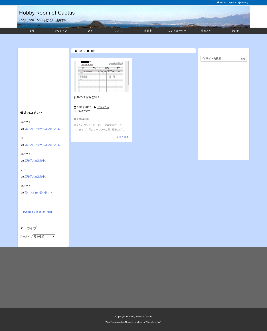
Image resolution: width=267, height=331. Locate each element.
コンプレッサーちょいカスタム (42, 128)
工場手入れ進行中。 (36, 160)
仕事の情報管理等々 (87, 97)
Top (80, 50)
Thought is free (153, 322)
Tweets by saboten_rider (37, 211)
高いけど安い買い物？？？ (40, 192)
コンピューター (82, 110)
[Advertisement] (133, 39)
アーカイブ (26, 236)
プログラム (103, 107)
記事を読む (123, 136)
